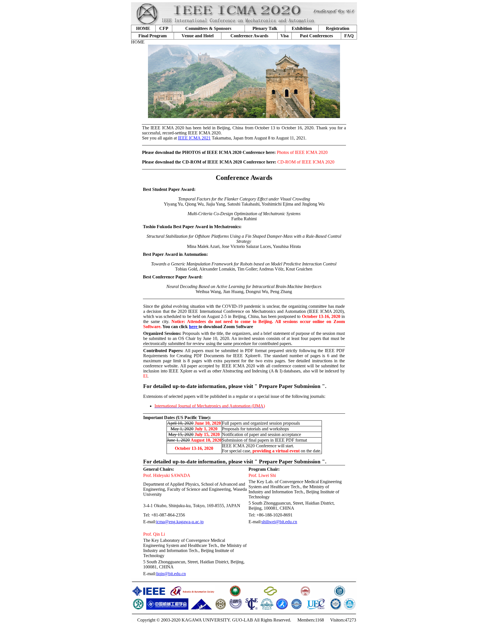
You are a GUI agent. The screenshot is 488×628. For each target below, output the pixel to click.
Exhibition (302, 28)
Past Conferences (316, 35)
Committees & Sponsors (208, 28)
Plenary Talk (264, 28)
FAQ (349, 35)
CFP (163, 28)
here (194, 326)
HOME (143, 28)
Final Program (152, 35)
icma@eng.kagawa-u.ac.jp (180, 521)
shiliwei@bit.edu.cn (279, 521)
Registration (337, 28)
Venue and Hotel (197, 35)
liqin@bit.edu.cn (171, 573)
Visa (284, 35)
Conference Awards (249, 35)
